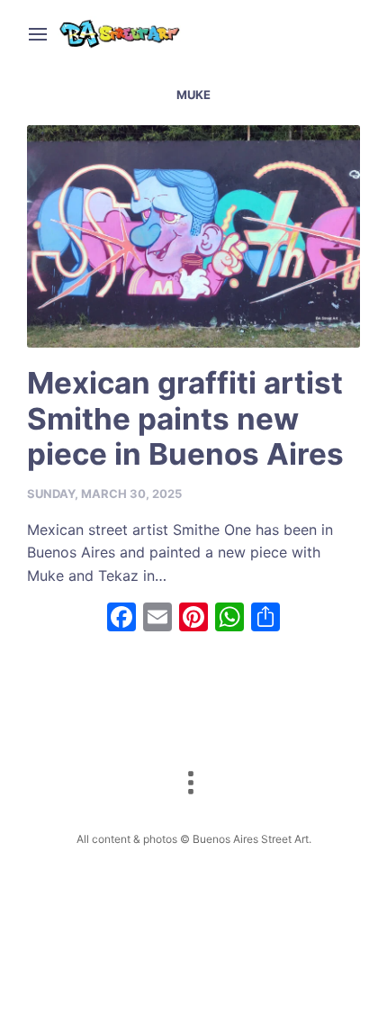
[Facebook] (122, 619)
